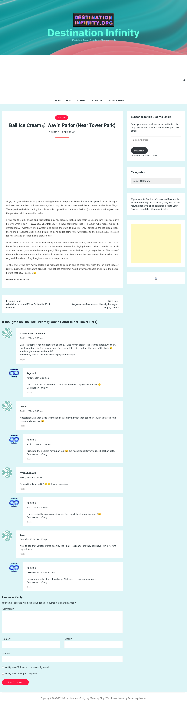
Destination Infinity (93, 33)
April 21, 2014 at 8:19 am (38, 378)
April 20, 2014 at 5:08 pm (31, 338)
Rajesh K (31, 373)
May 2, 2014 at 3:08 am (37, 507)
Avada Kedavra (28, 472)
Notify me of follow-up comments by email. (27, 667)
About (69, 100)
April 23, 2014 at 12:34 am (39, 444)
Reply (22, 359)
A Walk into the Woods (32, 333)
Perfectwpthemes (137, 698)
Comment (8, 608)
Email (68, 638)
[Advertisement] (90, 75)
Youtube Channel (116, 100)
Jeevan (23, 406)
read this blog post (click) (154, 209)
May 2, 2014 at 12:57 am (31, 477)
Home (58, 100)
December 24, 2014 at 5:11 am (41, 572)
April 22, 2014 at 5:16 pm (31, 411)
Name (6, 638)
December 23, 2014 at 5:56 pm (34, 539)
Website (6, 653)
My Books (97, 100)
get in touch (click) (158, 202)
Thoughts (61, 117)
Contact (82, 100)
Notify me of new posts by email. (22, 673)
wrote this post (91, 201)
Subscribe (139, 150)
